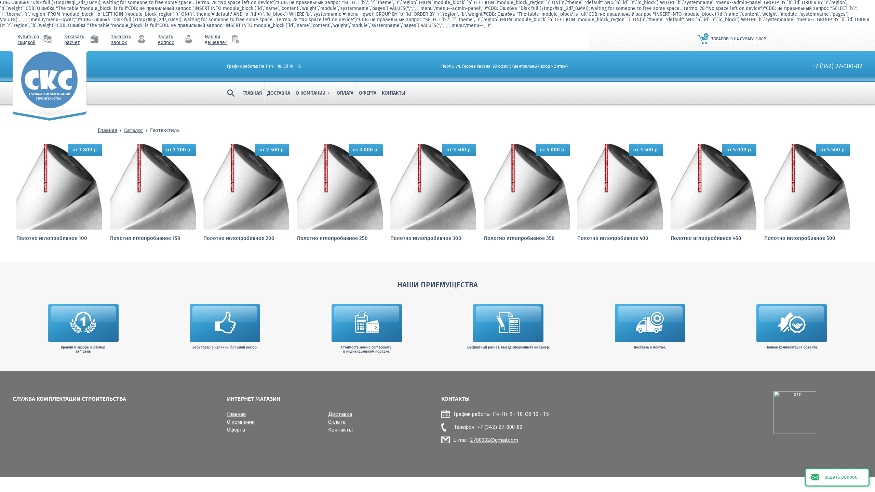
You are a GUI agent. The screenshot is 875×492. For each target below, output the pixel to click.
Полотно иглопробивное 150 (145, 239)
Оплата (345, 93)
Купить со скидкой (28, 40)
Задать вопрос (166, 40)
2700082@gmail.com (494, 440)
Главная (252, 93)
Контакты (393, 93)
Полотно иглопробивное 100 (51, 239)
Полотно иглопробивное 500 (799, 239)
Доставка (278, 93)
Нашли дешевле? (216, 40)
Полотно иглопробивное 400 (612, 239)
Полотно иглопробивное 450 (706, 239)
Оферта (367, 93)
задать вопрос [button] (841, 477)
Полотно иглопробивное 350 (519, 239)
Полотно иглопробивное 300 (425, 239)
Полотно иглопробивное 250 (332, 239)
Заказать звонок (121, 40)
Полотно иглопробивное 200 (238, 239)
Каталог (133, 130)
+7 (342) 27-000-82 (837, 66)
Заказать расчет (74, 40)
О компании (313, 93)
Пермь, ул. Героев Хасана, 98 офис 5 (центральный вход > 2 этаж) (504, 66)
